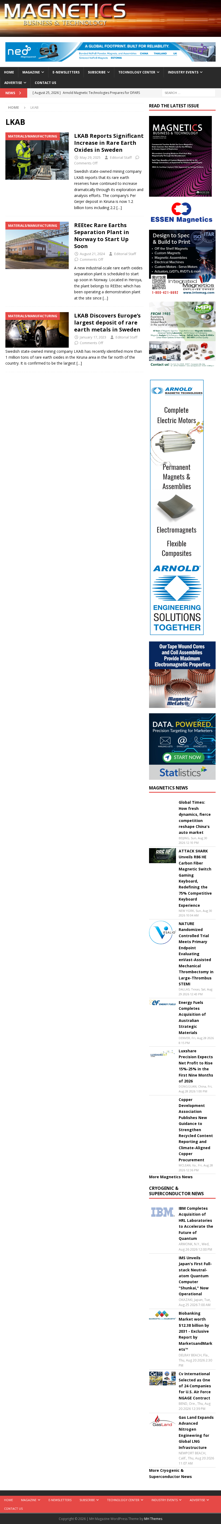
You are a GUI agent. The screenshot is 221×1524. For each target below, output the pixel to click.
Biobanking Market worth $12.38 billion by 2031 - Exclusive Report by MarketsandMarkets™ (195, 1331)
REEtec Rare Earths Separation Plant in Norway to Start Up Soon (101, 235)
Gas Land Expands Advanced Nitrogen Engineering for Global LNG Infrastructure (196, 1432)
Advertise (13, 82)
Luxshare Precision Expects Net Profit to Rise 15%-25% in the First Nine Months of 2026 (196, 1066)
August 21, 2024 (92, 253)
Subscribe (97, 72)
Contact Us (45, 82)
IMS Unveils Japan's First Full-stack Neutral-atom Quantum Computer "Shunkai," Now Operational (195, 1275)
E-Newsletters (66, 72)
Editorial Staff (121, 157)
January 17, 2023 (93, 337)
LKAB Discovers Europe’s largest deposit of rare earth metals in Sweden (108, 322)
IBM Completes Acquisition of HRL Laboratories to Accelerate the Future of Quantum (196, 1223)
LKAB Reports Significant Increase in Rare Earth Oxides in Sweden (109, 142)
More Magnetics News (171, 1176)
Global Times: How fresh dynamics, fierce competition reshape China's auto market (195, 817)
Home (9, 72)
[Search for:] (189, 92)
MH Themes (153, 1518)
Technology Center (136, 72)
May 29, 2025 (90, 157)
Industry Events (183, 72)
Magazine (31, 72)
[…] (119, 207)
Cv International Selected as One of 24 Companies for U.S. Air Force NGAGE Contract (195, 1385)
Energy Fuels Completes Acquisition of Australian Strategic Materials (192, 1017)
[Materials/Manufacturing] (37, 156)
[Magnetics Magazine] (110, 33)
